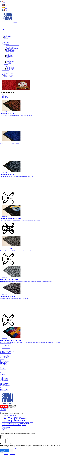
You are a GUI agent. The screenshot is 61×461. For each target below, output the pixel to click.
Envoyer (2, 452)
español (6, 8)
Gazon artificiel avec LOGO (4, 355)
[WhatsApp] (1, 454)
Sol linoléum (2, 368)
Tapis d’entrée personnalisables (5, 386)
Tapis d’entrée (2, 374)
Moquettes (2, 359)
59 (7, 408)
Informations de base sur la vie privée (6, 443)
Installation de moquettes (4, 390)
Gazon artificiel (2, 349)
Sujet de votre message (3, 438)
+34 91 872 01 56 (3, 411)
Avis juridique (4, 426)
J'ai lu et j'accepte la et (12, 448)
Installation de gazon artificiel (4, 389)
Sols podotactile (2, 371)
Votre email (2, 436)
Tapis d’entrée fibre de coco (4, 376)
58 (6, 408)
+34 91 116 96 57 (3, 408)
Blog (3, 430)
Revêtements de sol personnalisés (5, 385)
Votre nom (2, 435)
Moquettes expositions (3, 364)
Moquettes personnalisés (4, 384)
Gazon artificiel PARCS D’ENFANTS (6, 354)
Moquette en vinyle (3, 363)
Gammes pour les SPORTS (4, 352)
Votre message (2, 442)
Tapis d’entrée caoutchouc (4, 378)
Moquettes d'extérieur (3, 362)
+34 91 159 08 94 (3, 410)
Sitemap (3, 429)
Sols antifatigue (2, 372)
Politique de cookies (5, 428)
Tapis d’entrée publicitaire (4, 380)
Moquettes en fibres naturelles (4, 361)
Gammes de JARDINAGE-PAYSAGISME (7, 351)
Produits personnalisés (3, 381)
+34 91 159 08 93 (3, 409)
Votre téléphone (2, 437)
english (6, 5)
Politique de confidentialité (6, 427)
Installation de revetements (4, 391)
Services (1, 387)
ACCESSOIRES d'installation (5, 356)
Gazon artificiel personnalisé (4, 383)
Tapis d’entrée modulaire (4, 379)
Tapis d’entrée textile (3, 377)
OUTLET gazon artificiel (4, 357)
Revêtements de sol (3, 365)
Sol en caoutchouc (3, 369)
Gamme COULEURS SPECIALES (5, 353)
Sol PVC (1, 367)
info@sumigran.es (3, 412)
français (6, 10)
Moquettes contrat (3, 360)
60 (8, 408)
